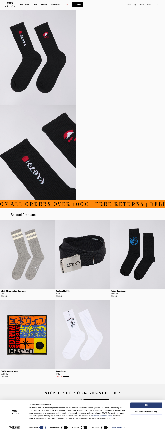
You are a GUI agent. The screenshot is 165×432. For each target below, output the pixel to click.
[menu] (51, 4)
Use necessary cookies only (146, 411)
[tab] (71, 4)
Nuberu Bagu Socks (118, 292)
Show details (117, 428)
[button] (156, 4)
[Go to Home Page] (10, 4)
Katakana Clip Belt (62, 292)
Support (148, 4)
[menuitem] (24, 4)
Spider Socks (61, 372)
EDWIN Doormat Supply (9, 372)
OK (146, 405)
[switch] (64, 428)
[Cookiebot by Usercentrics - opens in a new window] (14, 427)
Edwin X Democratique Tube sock (13, 292)
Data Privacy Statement (102, 416)
